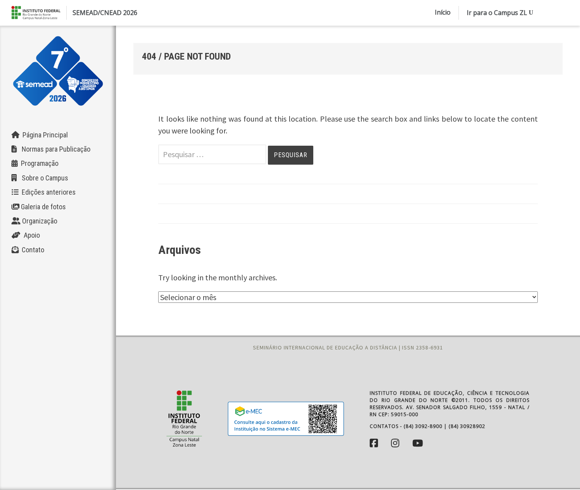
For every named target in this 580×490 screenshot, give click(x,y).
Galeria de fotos (42, 207)
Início (443, 12)
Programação (38, 163)
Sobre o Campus (42, 178)
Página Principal (43, 135)
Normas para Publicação (53, 149)
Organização (39, 221)
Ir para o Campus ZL (497, 12)
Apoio (30, 235)
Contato (31, 250)
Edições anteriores (47, 192)
